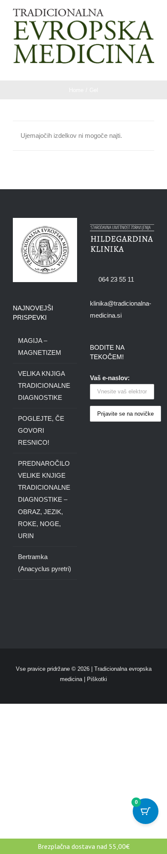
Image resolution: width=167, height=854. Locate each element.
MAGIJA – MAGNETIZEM (39, 346)
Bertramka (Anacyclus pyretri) (44, 562)
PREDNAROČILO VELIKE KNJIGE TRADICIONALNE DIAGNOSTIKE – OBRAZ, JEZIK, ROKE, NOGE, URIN (44, 499)
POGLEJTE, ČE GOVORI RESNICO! (41, 430)
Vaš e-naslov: (110, 377)
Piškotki (97, 679)
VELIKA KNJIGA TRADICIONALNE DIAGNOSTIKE (44, 385)
